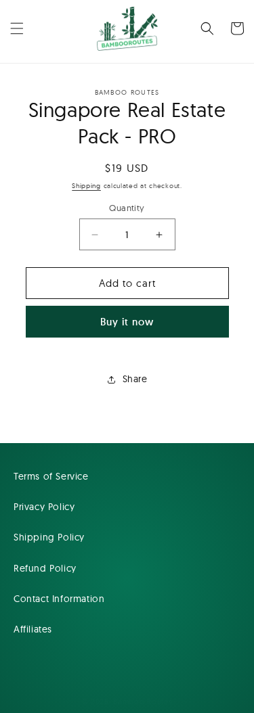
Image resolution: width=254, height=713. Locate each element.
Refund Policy (45, 568)
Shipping (86, 185)
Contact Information (59, 599)
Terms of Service (51, 476)
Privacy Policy (44, 507)
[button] (17, 28)
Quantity (126, 207)
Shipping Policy (49, 537)
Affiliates (33, 629)
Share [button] (135, 379)
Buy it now (127, 321)
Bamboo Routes (142, 701)
